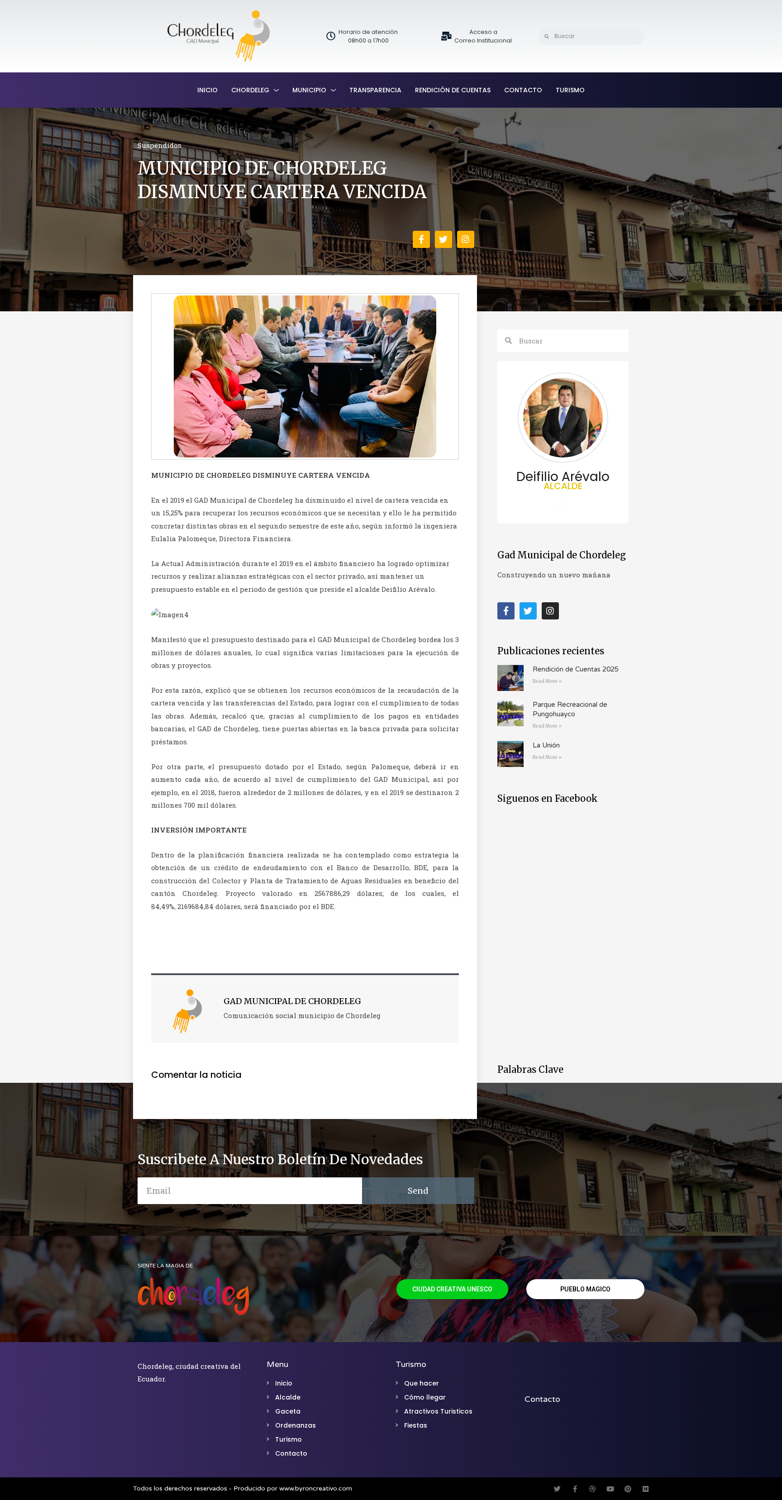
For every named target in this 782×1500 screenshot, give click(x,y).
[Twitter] (443, 239)
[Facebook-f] (421, 239)
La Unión (546, 745)
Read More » (547, 681)
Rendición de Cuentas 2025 (576, 669)
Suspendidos (159, 145)
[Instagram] (465, 239)
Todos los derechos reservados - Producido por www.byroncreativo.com (242, 1488)
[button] (452, 1289)
